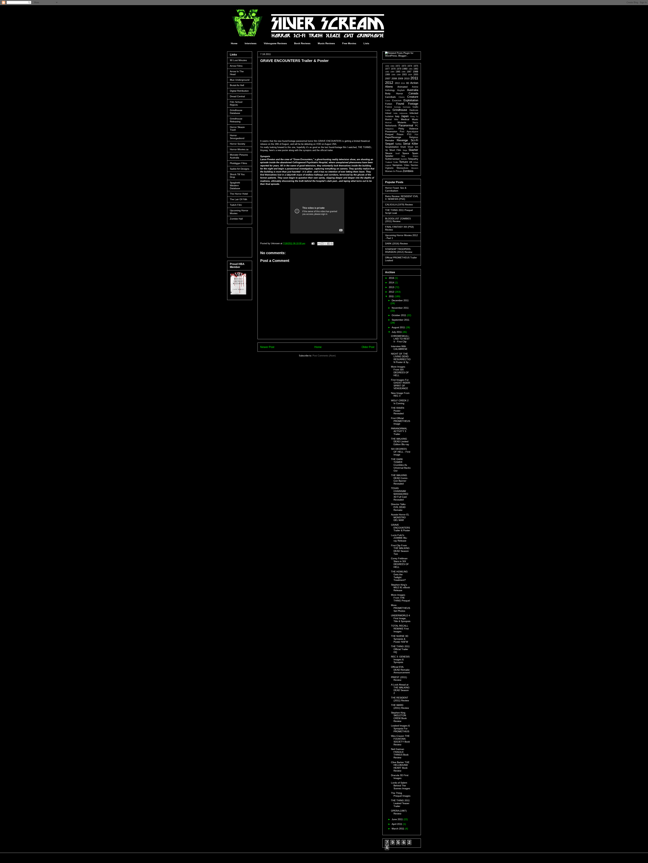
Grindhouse (400, 110)
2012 (389, 82)
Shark (403, 147)
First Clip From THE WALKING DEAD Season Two (400, 549)
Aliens (389, 86)
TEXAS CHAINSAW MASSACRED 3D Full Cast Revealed (399, 494)
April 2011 (397, 824)
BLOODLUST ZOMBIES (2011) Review (398, 220)
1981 (411, 69)
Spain (415, 153)
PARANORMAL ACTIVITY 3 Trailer (399, 431)
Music (415, 119)
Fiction (388, 103)
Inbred (388, 113)
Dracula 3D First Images (399, 776)
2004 (410, 75)
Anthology (390, 90)
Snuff (397, 153)
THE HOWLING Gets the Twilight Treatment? (399, 575)
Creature (412, 96)
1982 (415, 69)
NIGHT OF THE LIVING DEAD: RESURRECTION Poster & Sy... (401, 357)
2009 (400, 78)
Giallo (415, 107)
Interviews (250, 43)
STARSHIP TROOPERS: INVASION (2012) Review (398, 250)
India (395, 113)
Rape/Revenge (393, 137)
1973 (403, 66)
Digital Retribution (239, 90)
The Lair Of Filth (238, 199)
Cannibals (390, 97)
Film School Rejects (236, 103)
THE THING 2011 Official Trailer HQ (400, 649)
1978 (393, 69)
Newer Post (267, 347)
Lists (366, 43)
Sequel (389, 143)
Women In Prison (393, 171)
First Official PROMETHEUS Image (400, 421)
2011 (414, 78)
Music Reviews (326, 43)
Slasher (413, 150)
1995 (393, 75)
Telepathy (413, 158)
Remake (389, 140)
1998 (399, 75)
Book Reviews (302, 43)
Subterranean (392, 158)
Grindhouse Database (236, 111)
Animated (402, 86)
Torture (403, 162)
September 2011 (400, 319)
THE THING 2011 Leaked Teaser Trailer (400, 803)
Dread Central (237, 96)
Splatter (389, 156)
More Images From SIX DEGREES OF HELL (400, 370)
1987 (409, 72)
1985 (398, 72)
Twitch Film (236, 205)
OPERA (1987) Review (399, 812)
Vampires (397, 165)
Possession (391, 131)
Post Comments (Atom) (324, 355)
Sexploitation (392, 146)
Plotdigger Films (238, 163)
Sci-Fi (414, 140)
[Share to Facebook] (328, 243)
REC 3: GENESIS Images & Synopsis (400, 659)
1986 (403, 72)
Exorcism (396, 100)
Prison (400, 134)
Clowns (402, 97)
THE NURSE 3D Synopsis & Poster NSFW (399, 639)
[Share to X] (325, 243)
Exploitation (410, 100)
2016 (403, 83)
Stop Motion (409, 156)
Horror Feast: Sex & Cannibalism (395, 189)
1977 (387, 69)
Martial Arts (391, 119)
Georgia (397, 107)
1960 (392, 66)
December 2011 (400, 300)
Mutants (402, 122)
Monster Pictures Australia (239, 156)
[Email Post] (312, 243)
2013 (397, 83)
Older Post (368, 347)
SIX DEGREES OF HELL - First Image (400, 452)
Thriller (395, 162)
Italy (397, 116)
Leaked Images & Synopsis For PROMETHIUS (400, 728)
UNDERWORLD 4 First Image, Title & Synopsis (400, 618)
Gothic (387, 110)
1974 (409, 66)
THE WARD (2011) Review (400, 706)
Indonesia (403, 113)
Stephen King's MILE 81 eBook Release (400, 587)
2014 (392, 282)
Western (414, 168)
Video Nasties (411, 165)
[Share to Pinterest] (331, 243)
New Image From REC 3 (400, 394)
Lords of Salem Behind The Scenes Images (400, 785)
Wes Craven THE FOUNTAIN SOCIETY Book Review (400, 740)
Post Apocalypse (409, 131)
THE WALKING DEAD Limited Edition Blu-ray (400, 441)
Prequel (389, 134)
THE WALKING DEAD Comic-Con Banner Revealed (399, 479)
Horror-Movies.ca (239, 149)
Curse (387, 101)
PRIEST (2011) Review (399, 678)
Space (405, 153)
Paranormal (406, 125)
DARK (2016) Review (396, 243)
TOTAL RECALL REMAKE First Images (400, 628)
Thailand (388, 162)
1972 (397, 66)
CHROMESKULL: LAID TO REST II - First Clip (400, 339)
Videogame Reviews (275, 43)
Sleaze (388, 153)
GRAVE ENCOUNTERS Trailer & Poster (400, 527)
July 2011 (397, 332)
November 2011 (400, 307)
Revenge (402, 140)
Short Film (395, 150)
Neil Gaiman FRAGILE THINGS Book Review (400, 753)
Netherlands (391, 126)
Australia (412, 90)
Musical (388, 123)
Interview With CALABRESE (399, 347)
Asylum (401, 90)
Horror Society (237, 143)
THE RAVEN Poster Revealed (397, 411)
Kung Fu (414, 116)
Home (234, 43)
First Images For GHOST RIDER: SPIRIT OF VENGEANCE (401, 384)
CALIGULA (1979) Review (399, 204)
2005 (415, 74)
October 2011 (399, 315)
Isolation (389, 116)
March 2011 (398, 828)
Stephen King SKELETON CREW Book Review (399, 716)
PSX (416, 134)
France (388, 107)
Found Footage (407, 103)
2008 (394, 78)
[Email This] (319, 243)
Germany (407, 107)
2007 (387, 78)
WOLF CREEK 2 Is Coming (400, 402)
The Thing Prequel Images (400, 794)
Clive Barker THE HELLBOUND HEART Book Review (400, 766)
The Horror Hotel (239, 193)
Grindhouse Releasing (236, 120)
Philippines (389, 129)
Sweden (404, 159)
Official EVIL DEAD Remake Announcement (400, 670)
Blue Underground (239, 79)
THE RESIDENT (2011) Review (400, 699)
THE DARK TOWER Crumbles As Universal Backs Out (401, 465)
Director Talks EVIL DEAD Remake (398, 507)
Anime (415, 87)
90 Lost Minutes (238, 60)
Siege (405, 150)
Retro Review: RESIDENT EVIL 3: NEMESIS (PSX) (401, 197)
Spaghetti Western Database (235, 185)
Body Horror (394, 93)
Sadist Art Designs (239, 168)
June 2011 (397, 819)
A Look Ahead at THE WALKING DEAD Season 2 (400, 688)
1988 (415, 71)
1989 (387, 74)
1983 (387, 72)
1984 (392, 72)
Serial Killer (410, 143)
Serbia (398, 144)
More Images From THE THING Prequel (400, 598)
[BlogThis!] (322, 243)
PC (416, 126)
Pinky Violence (408, 128)
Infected (414, 113)
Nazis (415, 122)
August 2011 (399, 327)
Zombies (408, 171)
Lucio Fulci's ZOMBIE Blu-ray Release (399, 538)
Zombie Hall (236, 218)
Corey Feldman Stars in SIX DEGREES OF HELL (400, 562)
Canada (413, 93)
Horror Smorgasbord (237, 137)
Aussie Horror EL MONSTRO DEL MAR (400, 517)
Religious (413, 137)
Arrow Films (236, 65)
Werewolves (402, 168)
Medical (405, 119)
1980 (405, 68)
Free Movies (349, 43)
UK (410, 162)
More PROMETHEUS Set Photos (400, 608)
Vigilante (389, 168)
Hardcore (413, 110)
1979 (399, 69)
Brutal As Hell (237, 85)
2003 (404, 74)
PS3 (409, 134)
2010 (407, 78)
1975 (415, 66)
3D (407, 83)
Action (414, 83)
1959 (387, 66)
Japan (405, 116)
